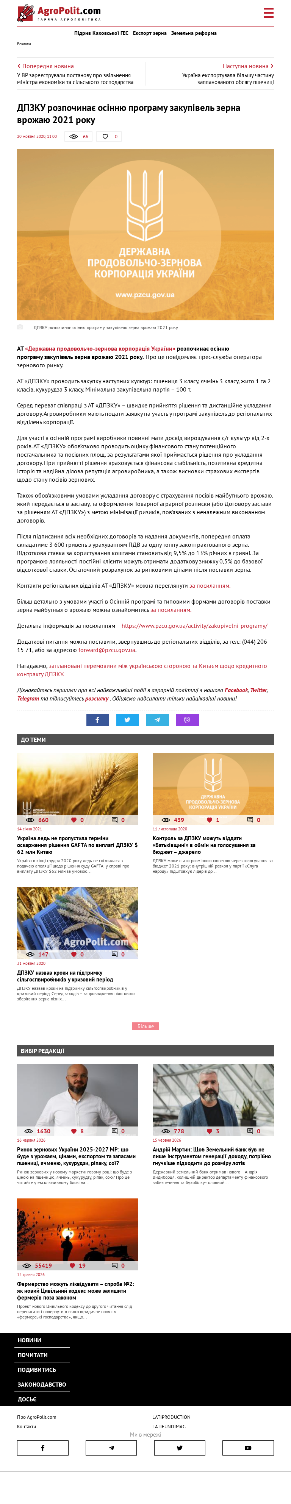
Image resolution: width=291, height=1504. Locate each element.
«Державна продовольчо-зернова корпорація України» (100, 348)
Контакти (26, 1426)
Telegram (28, 698)
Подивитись (37, 1369)
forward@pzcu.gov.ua (106, 650)
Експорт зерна (150, 33)
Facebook (236, 690)
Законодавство (42, 1384)
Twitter (258, 690)
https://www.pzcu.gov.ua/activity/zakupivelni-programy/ (195, 625)
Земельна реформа (194, 33)
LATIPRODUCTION (171, 1417)
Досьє (27, 1399)
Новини (29, 1340)
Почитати (33, 1355)
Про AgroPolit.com (36, 1417)
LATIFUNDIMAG (169, 1426)
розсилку (97, 698)
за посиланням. (209, 585)
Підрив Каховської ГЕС (101, 33)
